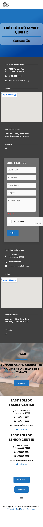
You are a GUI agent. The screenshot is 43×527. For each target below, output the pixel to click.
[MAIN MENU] (38, 4)
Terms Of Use (13, 509)
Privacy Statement (27, 509)
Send (12, 233)
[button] (21, 498)
